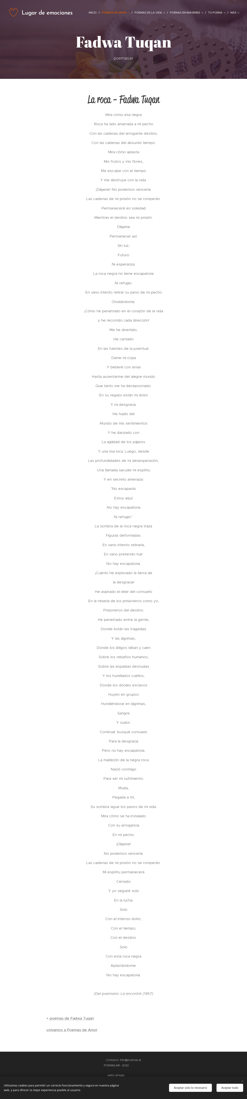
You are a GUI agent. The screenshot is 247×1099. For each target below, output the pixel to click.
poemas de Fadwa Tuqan (72, 1018)
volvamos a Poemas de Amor (71, 1030)
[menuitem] (94, 12)
